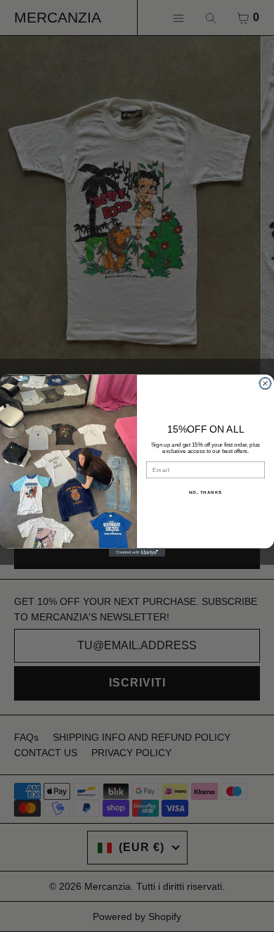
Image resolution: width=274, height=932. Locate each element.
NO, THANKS (206, 492)
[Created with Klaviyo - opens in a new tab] (137, 553)
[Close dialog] (265, 383)
